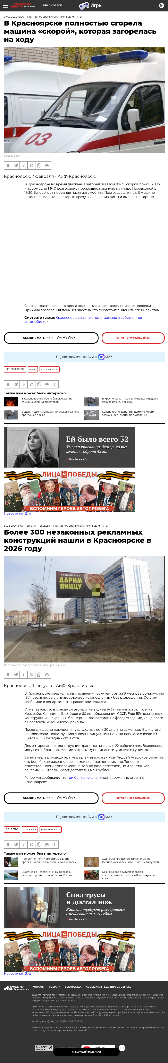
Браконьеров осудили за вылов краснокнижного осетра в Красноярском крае (128, 875)
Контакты (38, 987)
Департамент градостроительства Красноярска (34, 665)
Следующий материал (86, 1052)
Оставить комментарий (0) (133, 338)
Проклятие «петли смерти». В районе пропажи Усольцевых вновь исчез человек (49, 860)
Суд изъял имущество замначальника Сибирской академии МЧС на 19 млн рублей (130, 860)
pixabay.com (12, 155)
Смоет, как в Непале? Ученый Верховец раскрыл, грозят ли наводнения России (47, 873)
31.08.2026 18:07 (13, 525)
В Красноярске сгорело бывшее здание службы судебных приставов (47, 400)
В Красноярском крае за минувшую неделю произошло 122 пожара (130, 400)
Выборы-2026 (73, 987)
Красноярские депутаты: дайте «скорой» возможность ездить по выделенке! (128, 413)
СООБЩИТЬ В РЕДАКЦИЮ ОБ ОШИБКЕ (108, 987)
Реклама (54, 987)
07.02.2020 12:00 (14, 16)
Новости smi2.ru (17, 513)
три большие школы (84, 778)
